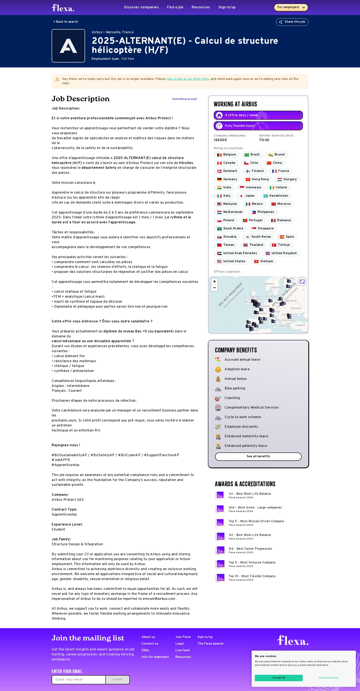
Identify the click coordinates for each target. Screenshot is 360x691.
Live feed (182, 650)
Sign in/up (227, 7)
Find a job (175, 7)
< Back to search (65, 22)
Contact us (150, 644)
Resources (201, 7)
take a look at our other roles (187, 79)
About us (148, 637)
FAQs (145, 650)
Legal (179, 644)
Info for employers (155, 657)
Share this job (295, 22)
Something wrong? (184, 99)
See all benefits (258, 457)
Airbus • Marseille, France (113, 32)
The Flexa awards (211, 644)
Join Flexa (183, 637)
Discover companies (141, 7)
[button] (288, 286)
